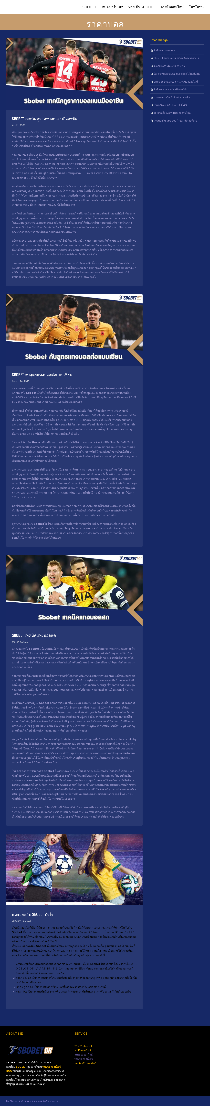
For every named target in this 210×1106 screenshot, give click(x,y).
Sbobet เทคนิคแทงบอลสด (34, 635)
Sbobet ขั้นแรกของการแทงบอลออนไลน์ (176, 81)
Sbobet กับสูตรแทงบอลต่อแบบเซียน (42, 374)
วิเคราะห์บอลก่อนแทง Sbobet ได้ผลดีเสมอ (177, 73)
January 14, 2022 (21, 920)
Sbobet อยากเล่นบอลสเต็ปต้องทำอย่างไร (176, 58)
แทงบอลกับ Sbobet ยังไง (32, 914)
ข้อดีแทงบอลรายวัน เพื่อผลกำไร (171, 89)
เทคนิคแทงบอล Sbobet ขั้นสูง (170, 105)
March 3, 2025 (20, 641)
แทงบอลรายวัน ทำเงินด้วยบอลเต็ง (172, 97)
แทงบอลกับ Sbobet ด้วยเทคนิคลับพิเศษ (175, 120)
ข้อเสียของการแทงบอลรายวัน (169, 66)
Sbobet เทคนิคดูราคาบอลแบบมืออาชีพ (44, 119)
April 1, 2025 (18, 125)
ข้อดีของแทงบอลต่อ (164, 50)
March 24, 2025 (20, 381)
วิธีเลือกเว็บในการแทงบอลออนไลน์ (172, 112)
